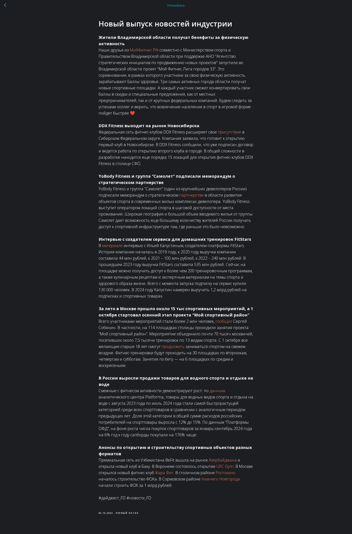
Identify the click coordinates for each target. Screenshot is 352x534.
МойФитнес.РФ (144, 50)
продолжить (173, 346)
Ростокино (225, 472)
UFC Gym (224, 466)
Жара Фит (164, 472)
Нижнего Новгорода (220, 479)
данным (217, 390)
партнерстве (191, 195)
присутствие (229, 132)
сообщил (224, 321)
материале (112, 245)
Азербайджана (223, 460)
